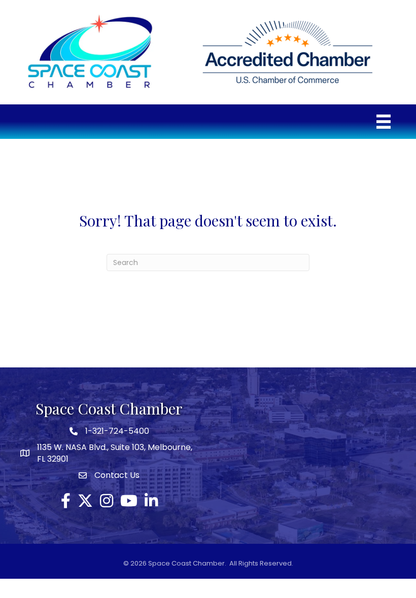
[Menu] (383, 121)
